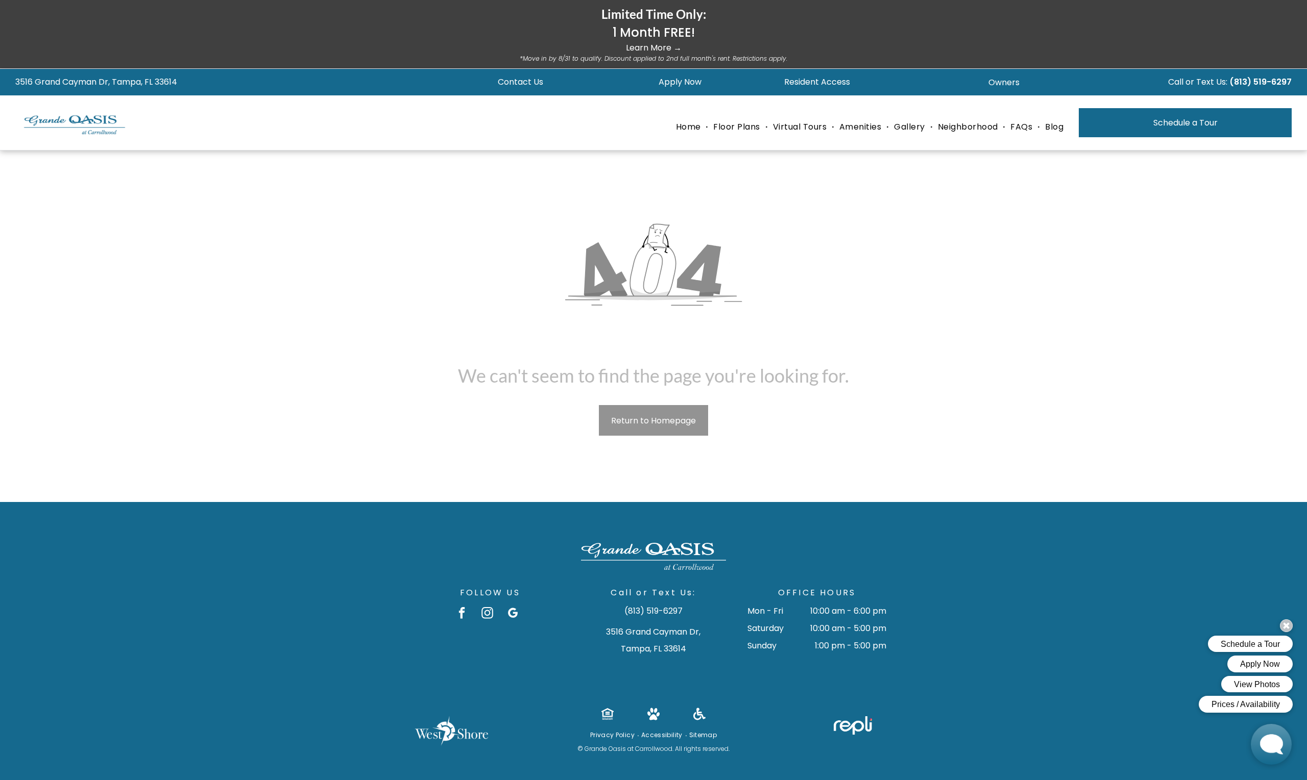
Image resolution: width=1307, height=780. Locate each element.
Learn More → (654, 48)
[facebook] (462, 614)
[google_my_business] (513, 614)
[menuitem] (690, 127)
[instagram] (487, 614)
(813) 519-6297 (1260, 82)
